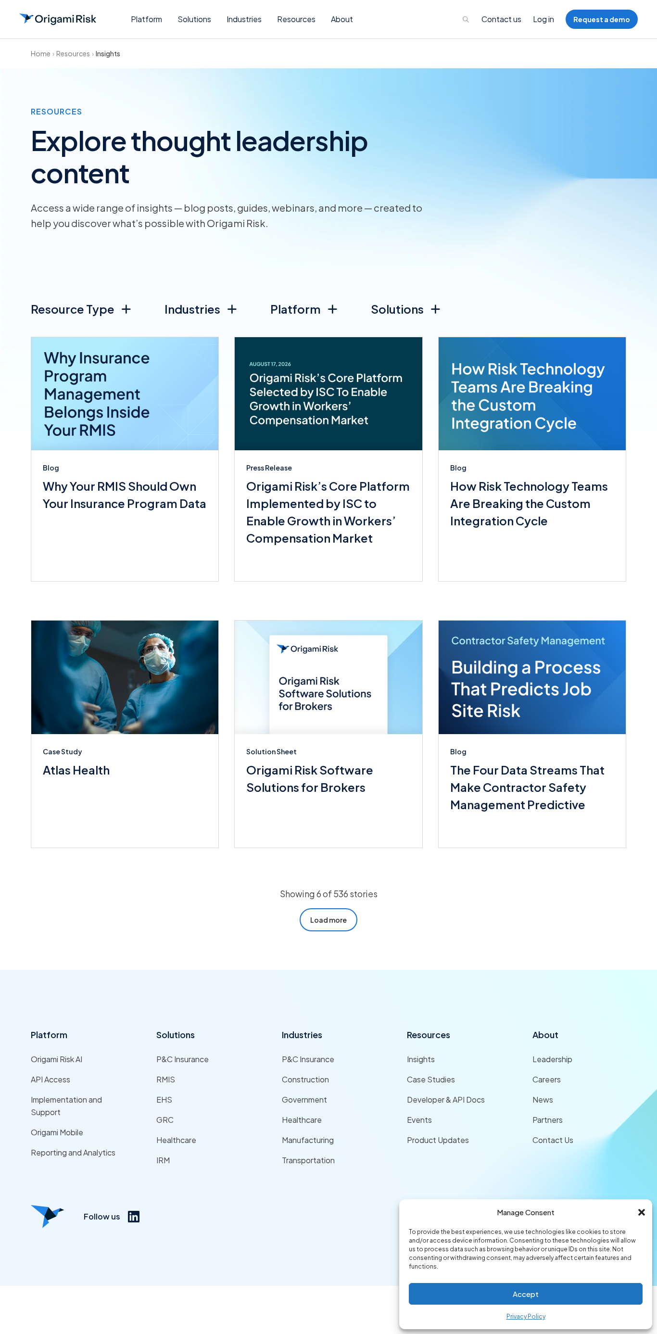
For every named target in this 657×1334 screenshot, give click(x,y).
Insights (108, 53)
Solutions (175, 1034)
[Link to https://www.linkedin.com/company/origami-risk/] (133, 1216)
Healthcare (176, 1140)
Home (41, 53)
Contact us (501, 19)
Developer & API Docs (446, 1099)
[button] (641, 1212)
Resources (73, 53)
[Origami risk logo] (47, 1216)
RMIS (165, 1079)
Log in (543, 19)
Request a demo (601, 19)
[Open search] (466, 19)
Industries (302, 1034)
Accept (526, 1293)
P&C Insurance (182, 1059)
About (545, 1034)
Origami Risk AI (56, 1059)
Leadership (552, 1059)
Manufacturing (308, 1140)
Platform (49, 1034)
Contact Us (552, 1140)
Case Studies (431, 1079)
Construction (305, 1079)
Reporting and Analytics (73, 1152)
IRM (163, 1160)
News (542, 1099)
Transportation (308, 1160)
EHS (164, 1099)
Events (419, 1120)
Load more (328, 919)
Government (304, 1099)
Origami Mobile (57, 1132)
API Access (50, 1079)
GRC (165, 1120)
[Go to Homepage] (57, 19)
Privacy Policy (525, 1316)
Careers (546, 1079)
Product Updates (438, 1140)
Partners (547, 1120)
